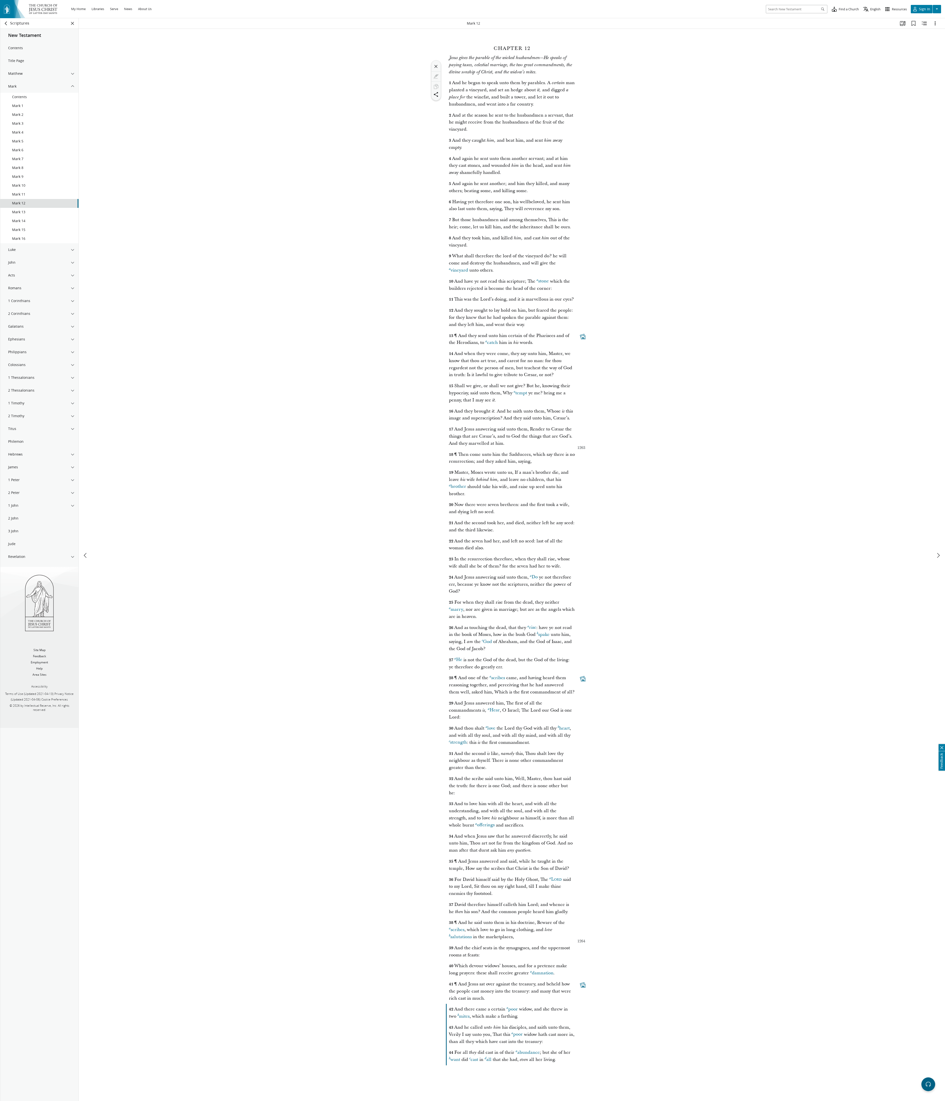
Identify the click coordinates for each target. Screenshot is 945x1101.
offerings (486, 825)
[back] (6, 23)
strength (458, 742)
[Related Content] (924, 23)
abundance (528, 1052)
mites (464, 1016)
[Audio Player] (928, 1084)
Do (535, 577)
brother (458, 487)
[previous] (86, 555)
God (487, 642)
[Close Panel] (73, 23)
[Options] (935, 23)
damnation (542, 973)
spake (544, 634)
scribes (498, 678)
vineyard (459, 270)
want (455, 1059)
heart (564, 728)
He (459, 660)
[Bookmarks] (913, 23)
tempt (521, 393)
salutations (461, 937)
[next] (938, 555)
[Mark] (436, 76)
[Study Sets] (903, 23)
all (488, 1059)
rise (532, 628)
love (491, 728)
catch (492, 342)
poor (513, 1009)
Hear (494, 710)
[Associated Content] (583, 336)
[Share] (436, 94)
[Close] (436, 66)
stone (543, 281)
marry (457, 609)
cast (474, 1059)
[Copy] (436, 87)
